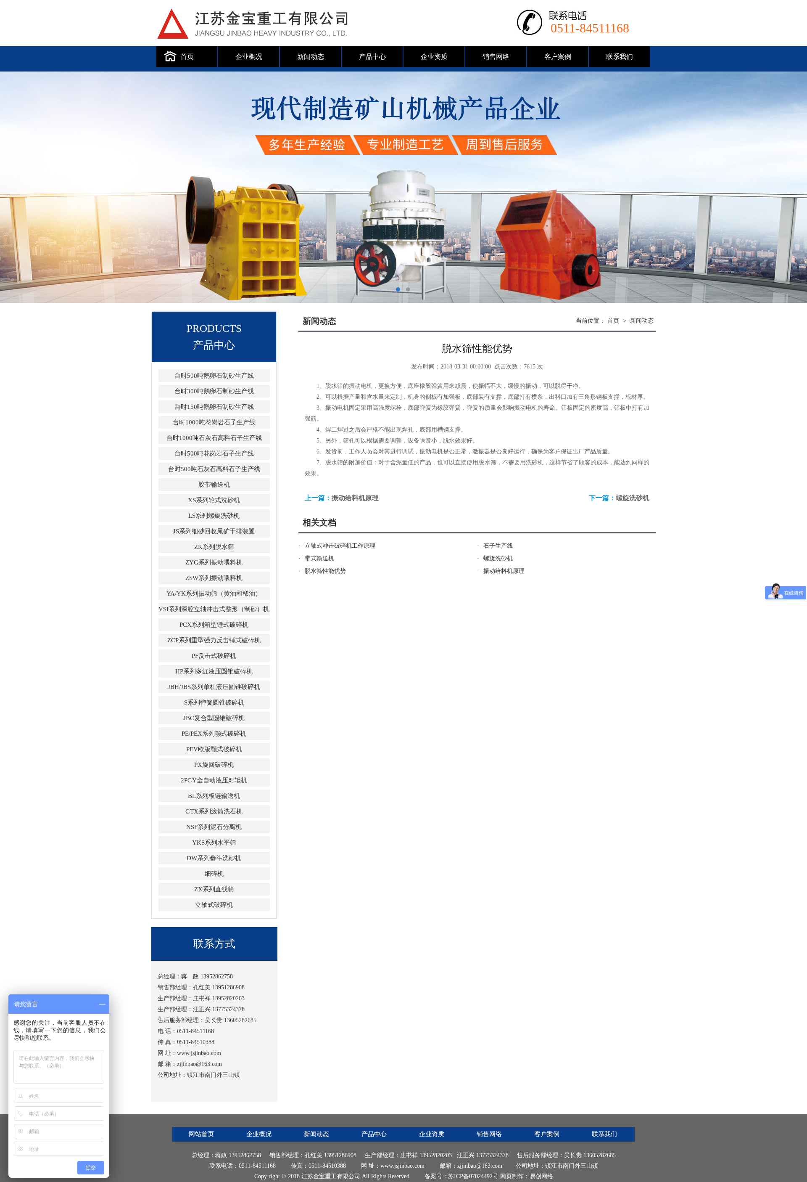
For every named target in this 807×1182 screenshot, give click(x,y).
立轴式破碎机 (214, 904)
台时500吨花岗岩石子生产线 (214, 453)
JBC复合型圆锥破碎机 (214, 718)
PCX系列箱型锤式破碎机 (213, 624)
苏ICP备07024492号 (473, 1176)
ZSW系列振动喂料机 (214, 578)
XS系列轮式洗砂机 (214, 500)
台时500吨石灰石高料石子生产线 (214, 469)
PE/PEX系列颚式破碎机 (214, 733)
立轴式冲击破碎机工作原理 (340, 546)
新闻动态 (310, 56)
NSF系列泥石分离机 (214, 827)
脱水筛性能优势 (325, 571)
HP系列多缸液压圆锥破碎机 (214, 671)
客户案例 (557, 56)
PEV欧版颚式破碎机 (214, 749)
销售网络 (496, 56)
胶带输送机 (214, 484)
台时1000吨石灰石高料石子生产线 (214, 438)
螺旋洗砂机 (632, 497)
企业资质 (434, 56)
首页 (187, 56)
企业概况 (248, 56)
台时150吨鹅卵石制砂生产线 (214, 406)
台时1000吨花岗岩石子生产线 (214, 422)
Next (792, 187)
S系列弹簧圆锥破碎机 (214, 702)
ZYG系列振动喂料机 (214, 562)
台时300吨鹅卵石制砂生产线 (214, 391)
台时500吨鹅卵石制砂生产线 (214, 375)
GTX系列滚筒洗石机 (214, 811)
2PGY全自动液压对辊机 (214, 780)
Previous (14, 187)
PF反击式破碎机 (214, 655)
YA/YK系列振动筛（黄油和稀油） (213, 593)
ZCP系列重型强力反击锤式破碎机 (214, 640)
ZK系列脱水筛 (214, 546)
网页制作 (512, 1176)
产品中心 (372, 56)
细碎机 (214, 873)
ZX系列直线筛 (214, 889)
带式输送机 (319, 558)
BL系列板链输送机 (214, 795)
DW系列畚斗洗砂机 (214, 858)
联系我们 (619, 56)
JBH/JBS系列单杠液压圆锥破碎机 (214, 687)
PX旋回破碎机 (214, 764)
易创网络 (541, 1176)
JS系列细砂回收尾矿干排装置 (214, 531)
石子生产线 (498, 546)
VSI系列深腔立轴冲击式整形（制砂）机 (213, 609)
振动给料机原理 (355, 497)
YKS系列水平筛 (214, 842)
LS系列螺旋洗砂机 (214, 515)
